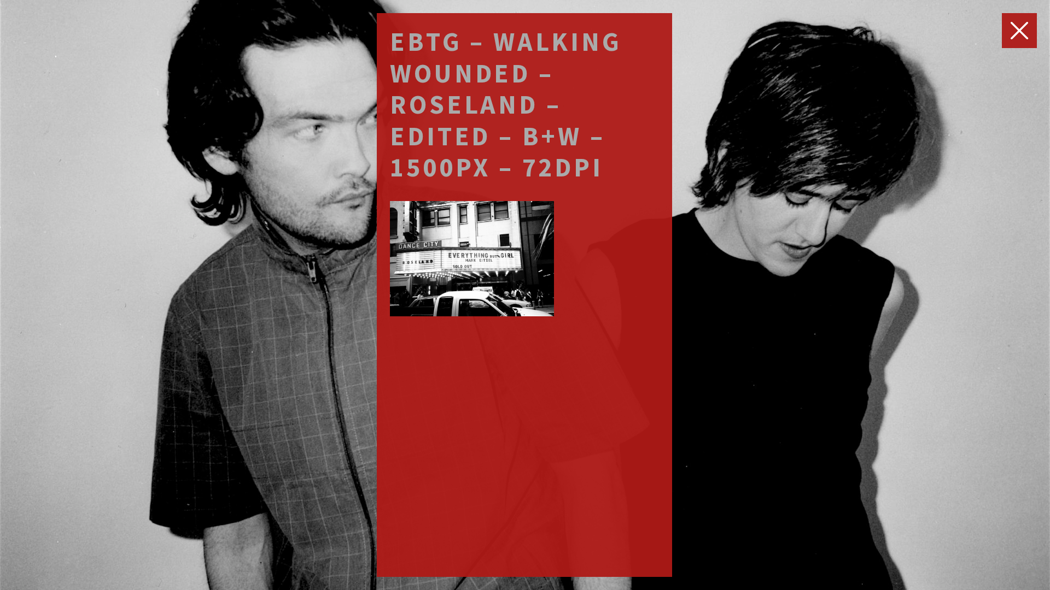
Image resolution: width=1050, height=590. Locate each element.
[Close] (1019, 30)
